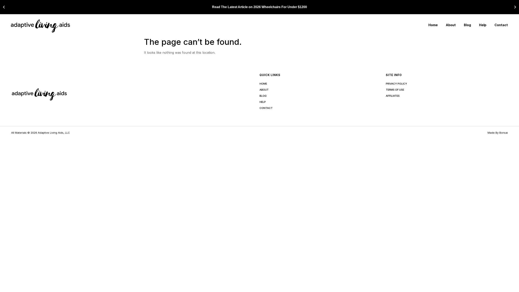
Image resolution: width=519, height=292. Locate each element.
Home (433, 25)
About (451, 25)
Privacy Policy (396, 83)
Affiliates (393, 95)
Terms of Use (395, 89)
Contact (501, 25)
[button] (4, 7)
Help (482, 25)
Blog (467, 25)
